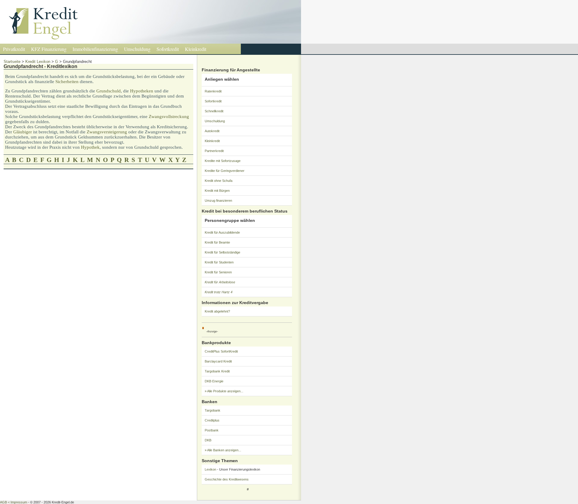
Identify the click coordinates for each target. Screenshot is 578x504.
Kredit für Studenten (219, 262)
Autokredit (212, 131)
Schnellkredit (214, 111)
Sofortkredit (168, 49)
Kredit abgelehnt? (217, 311)
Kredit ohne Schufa (218, 180)
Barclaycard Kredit (218, 361)
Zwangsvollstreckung (169, 116)
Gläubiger (22, 131)
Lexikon (210, 469)
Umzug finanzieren (218, 200)
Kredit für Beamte (217, 242)
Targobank (212, 410)
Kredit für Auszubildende (222, 232)
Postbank (212, 430)
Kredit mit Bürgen (217, 190)
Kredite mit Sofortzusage (223, 161)
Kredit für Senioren (218, 272)
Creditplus (212, 420)
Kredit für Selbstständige (222, 252)
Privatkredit (14, 49)
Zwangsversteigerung (107, 131)
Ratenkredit (213, 91)
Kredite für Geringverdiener (224, 171)
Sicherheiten (67, 81)
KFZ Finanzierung (49, 49)
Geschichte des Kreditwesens (227, 479)
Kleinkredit (195, 49)
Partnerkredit (214, 151)
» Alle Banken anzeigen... (223, 450)
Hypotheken (141, 91)
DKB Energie (214, 381)
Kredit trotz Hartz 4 (218, 292)
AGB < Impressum (13, 502)
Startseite (12, 61)
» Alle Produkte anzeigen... (224, 391)
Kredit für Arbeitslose (220, 282)
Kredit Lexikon (37, 61)
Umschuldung (137, 49)
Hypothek (90, 147)
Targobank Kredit (217, 371)
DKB (208, 440)
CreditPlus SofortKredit (221, 351)
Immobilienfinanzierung (95, 49)
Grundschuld (108, 91)
